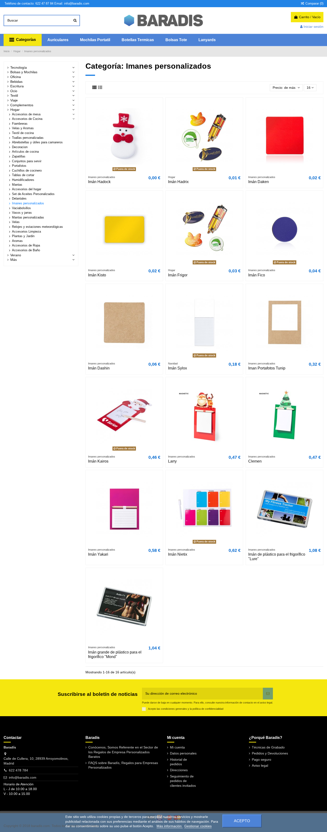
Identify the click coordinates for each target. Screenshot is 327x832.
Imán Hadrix (178, 182)
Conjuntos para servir (26, 161)
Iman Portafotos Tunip (266, 368)
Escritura (17, 86)
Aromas (17, 241)
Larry (172, 461)
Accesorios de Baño (26, 250)
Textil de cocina (23, 133)
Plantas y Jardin (23, 236)
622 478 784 (18, 770)
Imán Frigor (177, 275)
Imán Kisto (97, 275)
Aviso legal (260, 765)
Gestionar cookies (198, 826)
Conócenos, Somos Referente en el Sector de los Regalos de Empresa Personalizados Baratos (123, 752)
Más (13, 260)
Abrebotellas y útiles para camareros (37, 142)
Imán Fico (256, 275)
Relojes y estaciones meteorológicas (37, 227)
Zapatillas (18, 156)
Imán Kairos (98, 461)
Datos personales (183, 753)
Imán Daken (258, 182)
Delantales (19, 198)
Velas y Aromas (23, 128)
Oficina (15, 77)
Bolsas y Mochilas (23, 72)
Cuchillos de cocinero (27, 170)
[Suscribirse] (268, 693)
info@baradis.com (22, 777)
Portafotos (19, 166)
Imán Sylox (177, 368)
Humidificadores (23, 180)
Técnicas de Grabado (268, 747)
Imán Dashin (99, 368)
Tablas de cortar (23, 175)
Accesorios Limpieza (26, 231)
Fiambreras (20, 123)
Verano (15, 255)
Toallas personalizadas (28, 138)
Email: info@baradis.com (71, 3)
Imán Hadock (99, 182)
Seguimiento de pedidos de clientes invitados (183, 780)
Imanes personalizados (28, 203)
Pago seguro (261, 759)
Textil (14, 95)
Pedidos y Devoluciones (270, 753)
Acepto (242, 821)
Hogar (15, 110)
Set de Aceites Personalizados (33, 194)
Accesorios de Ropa (26, 245)
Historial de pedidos (178, 762)
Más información (170, 826)
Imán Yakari (98, 554)
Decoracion (20, 147)
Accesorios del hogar (26, 189)
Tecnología (18, 67)
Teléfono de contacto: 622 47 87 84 (29, 3)
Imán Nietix (177, 554)
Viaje (14, 100)
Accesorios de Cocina (27, 119)
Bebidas (16, 82)
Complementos (21, 105)
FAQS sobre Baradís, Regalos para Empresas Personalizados (123, 765)
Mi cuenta (177, 747)
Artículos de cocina (25, 151)
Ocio (13, 91)
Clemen (255, 461)
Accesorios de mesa (26, 114)
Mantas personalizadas (28, 217)
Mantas (17, 184)
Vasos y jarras (22, 212)
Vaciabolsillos (21, 208)
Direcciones (179, 770)
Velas (16, 222)
